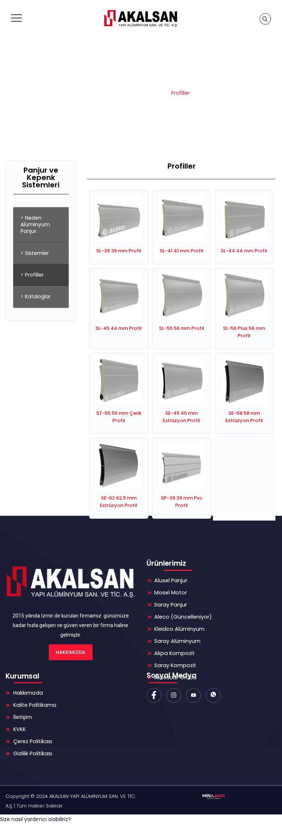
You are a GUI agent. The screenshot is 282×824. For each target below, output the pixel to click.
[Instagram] (173, 695)
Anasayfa (110, 93)
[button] (35, 819)
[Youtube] (193, 695)
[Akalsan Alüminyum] (140, 18)
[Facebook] (154, 695)
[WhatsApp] (213, 695)
